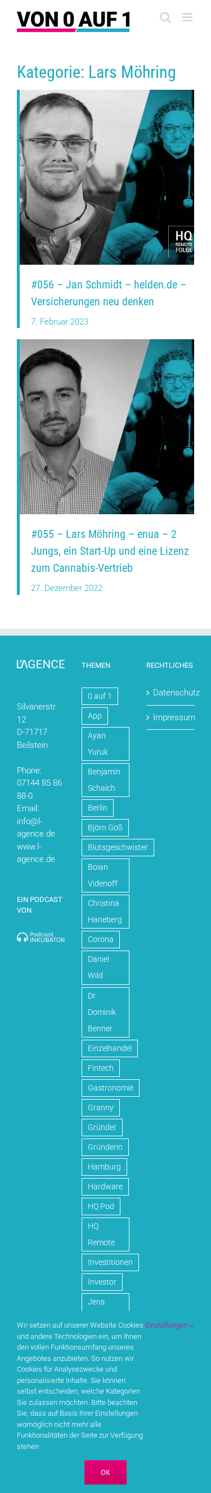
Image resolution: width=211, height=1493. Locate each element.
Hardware (105, 1186)
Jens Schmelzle (105, 1310)
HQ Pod (101, 1206)
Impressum (170, 717)
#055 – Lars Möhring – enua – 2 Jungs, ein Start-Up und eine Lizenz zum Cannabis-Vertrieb (110, 551)
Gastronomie (110, 1087)
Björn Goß (105, 827)
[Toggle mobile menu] (188, 17)
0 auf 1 (100, 695)
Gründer (102, 1127)
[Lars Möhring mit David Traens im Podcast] (107, 343)
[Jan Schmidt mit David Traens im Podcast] (107, 94)
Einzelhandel (110, 1048)
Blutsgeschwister (118, 847)
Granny (101, 1107)
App (95, 715)
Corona (101, 939)
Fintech (101, 1067)
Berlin (97, 807)
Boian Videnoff (103, 875)
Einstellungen (167, 1325)
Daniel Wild (98, 967)
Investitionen (110, 1262)
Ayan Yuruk (98, 743)
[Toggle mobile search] (165, 17)
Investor (102, 1281)
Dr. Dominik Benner (102, 1012)
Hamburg (104, 1166)
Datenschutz (170, 693)
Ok (105, 1472)
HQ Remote (101, 1234)
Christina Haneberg (105, 911)
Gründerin (105, 1147)
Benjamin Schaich (104, 780)
